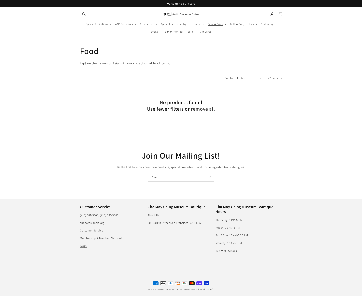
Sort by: (229, 78)
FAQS (83, 246)
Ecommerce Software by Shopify (199, 289)
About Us (153, 215)
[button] (84, 14)
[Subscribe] (210, 177)
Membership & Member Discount (101, 238)
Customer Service (91, 230)
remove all (203, 109)
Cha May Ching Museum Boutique (170, 289)
